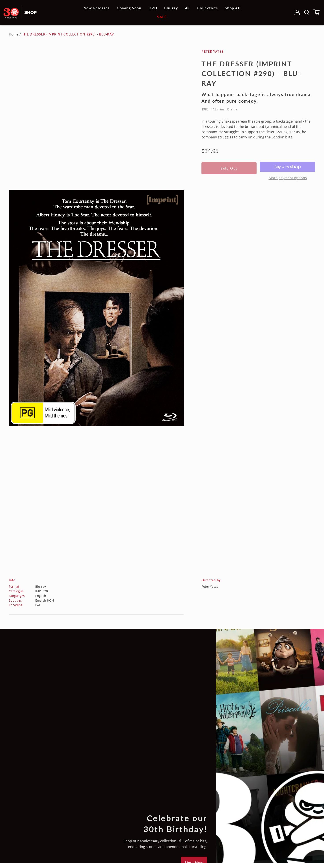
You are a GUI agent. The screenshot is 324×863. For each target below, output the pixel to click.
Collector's (207, 8)
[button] (307, 12)
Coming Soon (129, 8)
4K (187, 8)
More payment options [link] (288, 177)
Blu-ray (171, 8)
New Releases (97, 8)
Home (14, 34)
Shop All (232, 8)
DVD (153, 8)
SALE (162, 17)
